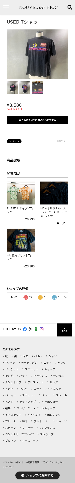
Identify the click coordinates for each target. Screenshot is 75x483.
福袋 (8, 408)
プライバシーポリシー (52, 462)
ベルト (38, 356)
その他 (9, 375)
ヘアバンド (34, 414)
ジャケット (12, 369)
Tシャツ (10, 362)
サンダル (58, 375)
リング (54, 382)
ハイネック (54, 388)
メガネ (9, 388)
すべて (13, 297)
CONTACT (8, 466)
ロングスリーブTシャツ (19, 434)
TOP (64, 331)
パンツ (62, 362)
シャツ (53, 356)
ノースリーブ (30, 440)
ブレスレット (36, 382)
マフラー (27, 427)
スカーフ (10, 427)
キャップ (49, 369)
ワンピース (23, 408)
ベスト (9, 401)
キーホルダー (50, 401)
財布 (25, 356)
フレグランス (47, 427)
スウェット (29, 395)
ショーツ (61, 421)
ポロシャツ (54, 414)
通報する (61, 141)
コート (38, 388)
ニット (47, 362)
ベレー (46, 395)
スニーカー (31, 369)
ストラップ (46, 434)
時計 (25, 421)
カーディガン (29, 362)
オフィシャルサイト (13, 462)
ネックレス (40, 375)
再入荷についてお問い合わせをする (37, 120)
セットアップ (27, 401)
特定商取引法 (32, 462)
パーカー (10, 395)
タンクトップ (13, 382)
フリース (10, 421)
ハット (23, 375)
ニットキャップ (45, 408)
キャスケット (13, 414)
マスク (23, 388)
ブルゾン (10, 440)
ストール (61, 395)
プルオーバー (42, 421)
